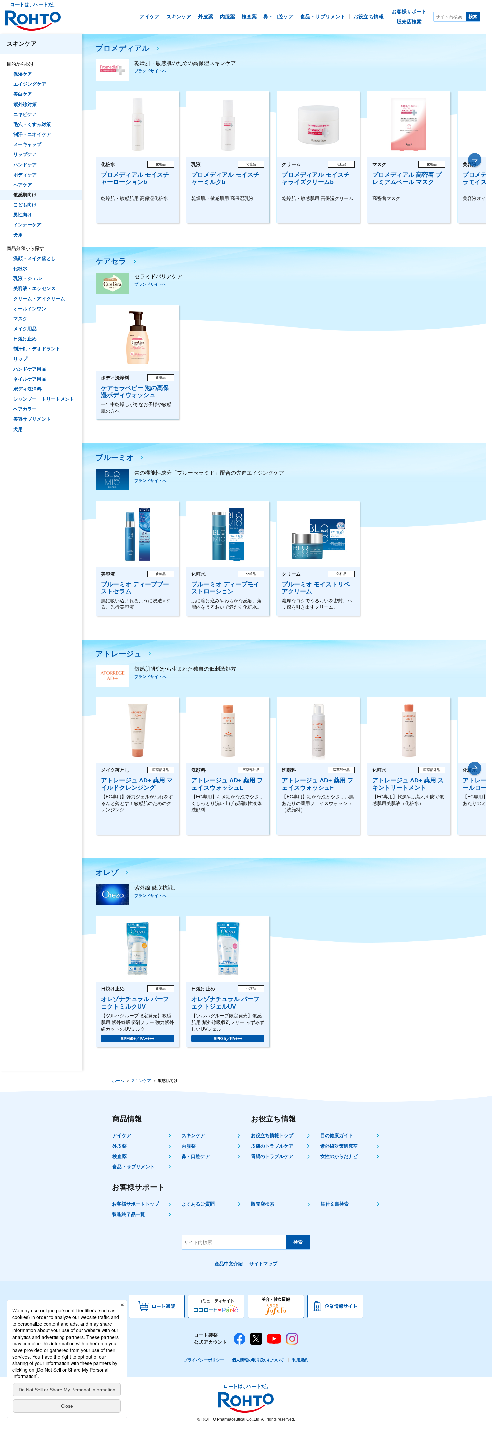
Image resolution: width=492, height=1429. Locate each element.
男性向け (22, 214)
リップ (20, 359)
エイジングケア (29, 84)
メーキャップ (27, 144)
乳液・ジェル (27, 278)
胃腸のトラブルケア (272, 1156)
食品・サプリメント (133, 1166)
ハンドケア (25, 164)
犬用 (18, 235)
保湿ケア (22, 74)
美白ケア (22, 94)
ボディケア (25, 174)
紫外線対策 (25, 104)
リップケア (25, 154)
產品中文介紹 (229, 1263)
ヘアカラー (25, 409)
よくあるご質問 (198, 1204)
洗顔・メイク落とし (34, 258)
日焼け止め (25, 338)
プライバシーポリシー (204, 1360)
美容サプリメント (32, 419)
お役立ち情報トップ (272, 1135)
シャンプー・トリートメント (43, 399)
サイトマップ (263, 1263)
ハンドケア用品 (29, 369)
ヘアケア (22, 184)
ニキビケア (25, 114)
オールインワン (29, 308)
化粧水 (20, 268)
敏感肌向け (25, 194)
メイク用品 (25, 328)
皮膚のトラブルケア (272, 1146)
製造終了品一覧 (128, 1214)
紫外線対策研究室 (339, 1146)
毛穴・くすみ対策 (32, 124)
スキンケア (22, 43)
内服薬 (189, 1146)
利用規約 (300, 1360)
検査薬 (119, 1156)
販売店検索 (262, 1204)
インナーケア (27, 225)
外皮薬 (119, 1146)
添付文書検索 (335, 1204)
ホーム (118, 1080)
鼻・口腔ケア (196, 1156)
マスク (20, 318)
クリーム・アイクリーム (39, 298)
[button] (474, 160)
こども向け (25, 204)
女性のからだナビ (339, 1156)
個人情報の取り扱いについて (258, 1360)
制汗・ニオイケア (32, 134)
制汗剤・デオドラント (36, 348)
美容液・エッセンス (34, 288)
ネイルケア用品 (29, 379)
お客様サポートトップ (135, 1204)
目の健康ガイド (336, 1135)
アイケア (121, 1135)
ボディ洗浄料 (27, 389)
